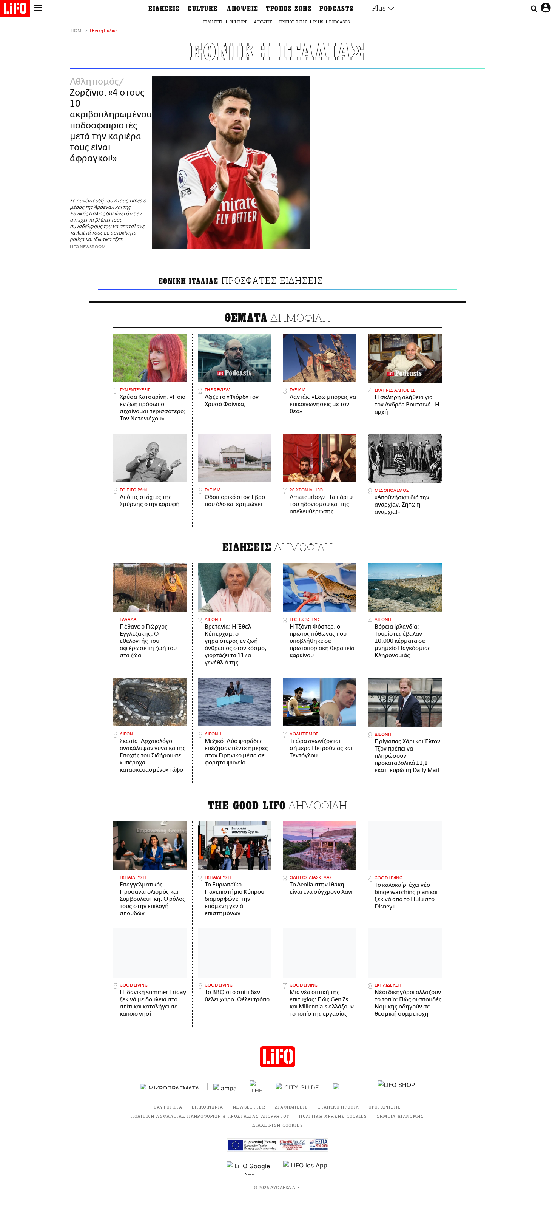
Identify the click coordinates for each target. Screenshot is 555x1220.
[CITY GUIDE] (299, 1086)
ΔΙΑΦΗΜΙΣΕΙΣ (291, 1106)
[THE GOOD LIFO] (257, 1086)
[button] (38, 8)
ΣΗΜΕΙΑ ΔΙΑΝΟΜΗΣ (400, 1115)
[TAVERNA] (349, 1086)
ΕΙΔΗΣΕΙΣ (164, 9)
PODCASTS (336, 9)
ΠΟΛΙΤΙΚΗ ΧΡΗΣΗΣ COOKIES (333, 1115)
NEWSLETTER (249, 1106)
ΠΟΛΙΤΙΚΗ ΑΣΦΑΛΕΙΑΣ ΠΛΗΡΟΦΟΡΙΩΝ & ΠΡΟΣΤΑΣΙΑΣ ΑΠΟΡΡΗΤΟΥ (210, 1115)
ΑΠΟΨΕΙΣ (242, 9)
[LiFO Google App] (249, 1168)
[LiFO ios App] (305, 1168)
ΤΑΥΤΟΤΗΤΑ (168, 1106)
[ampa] (225, 1086)
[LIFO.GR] (15, 10)
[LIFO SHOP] (396, 1086)
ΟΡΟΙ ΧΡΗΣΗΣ (384, 1106)
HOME (77, 31)
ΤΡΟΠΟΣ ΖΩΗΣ (289, 9)
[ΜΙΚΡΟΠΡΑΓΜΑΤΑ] (171, 1086)
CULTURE (202, 9)
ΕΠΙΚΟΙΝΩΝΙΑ (208, 1106)
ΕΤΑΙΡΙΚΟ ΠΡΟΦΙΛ (338, 1106)
